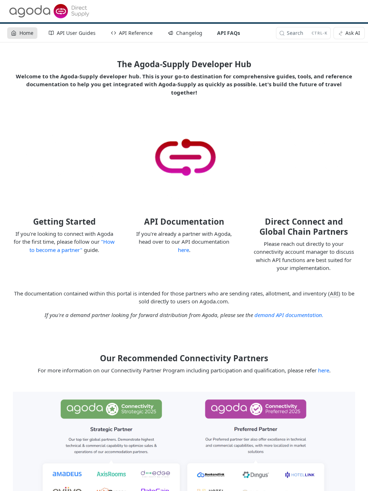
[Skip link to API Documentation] (139, 222)
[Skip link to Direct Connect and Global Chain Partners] (248, 227)
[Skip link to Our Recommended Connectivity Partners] (95, 358)
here (183, 249)
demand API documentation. (288, 314)
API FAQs (228, 32)
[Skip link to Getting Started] (28, 222)
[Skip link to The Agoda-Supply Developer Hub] (112, 64)
